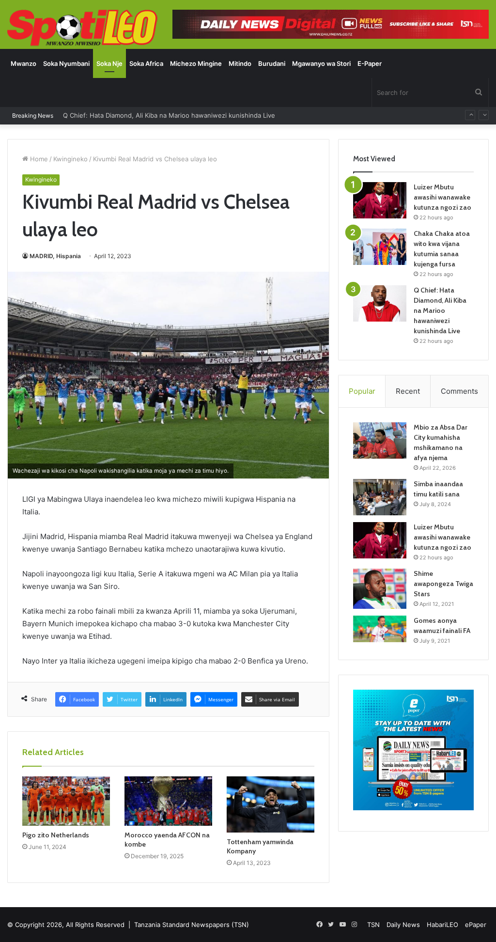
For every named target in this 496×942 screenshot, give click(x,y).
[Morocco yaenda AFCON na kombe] (168, 801)
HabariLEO (442, 924)
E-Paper (369, 63)
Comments (459, 391)
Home (38, 159)
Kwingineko (70, 159)
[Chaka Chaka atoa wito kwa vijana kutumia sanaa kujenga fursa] (379, 247)
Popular (362, 391)
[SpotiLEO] (82, 28)
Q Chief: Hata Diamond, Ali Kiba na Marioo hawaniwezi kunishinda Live (440, 310)
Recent (408, 391)
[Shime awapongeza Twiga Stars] (379, 588)
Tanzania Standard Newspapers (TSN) (191, 924)
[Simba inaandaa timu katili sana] (379, 497)
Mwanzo (23, 63)
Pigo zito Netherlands (55, 835)
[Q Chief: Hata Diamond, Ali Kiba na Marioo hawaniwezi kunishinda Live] (379, 303)
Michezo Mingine (196, 63)
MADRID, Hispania (55, 256)
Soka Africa (146, 63)
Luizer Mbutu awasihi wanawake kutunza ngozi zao (442, 197)
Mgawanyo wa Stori (321, 63)
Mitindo (240, 63)
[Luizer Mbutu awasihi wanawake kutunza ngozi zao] (379, 200)
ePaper (475, 924)
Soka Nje (109, 63)
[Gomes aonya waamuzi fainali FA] (379, 629)
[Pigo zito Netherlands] (66, 801)
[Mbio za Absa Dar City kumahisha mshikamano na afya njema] (379, 440)
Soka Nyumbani (66, 63)
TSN (373, 924)
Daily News (403, 924)
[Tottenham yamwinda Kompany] (270, 804)
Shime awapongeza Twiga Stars (443, 583)
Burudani (271, 63)
